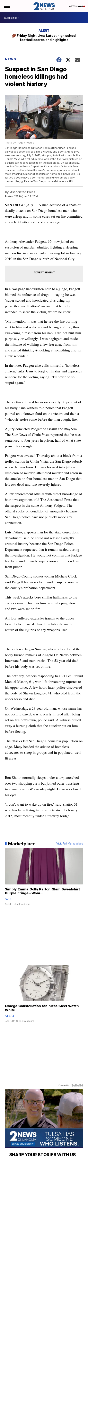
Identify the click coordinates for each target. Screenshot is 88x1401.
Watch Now (76, 6)
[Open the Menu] (7, 6)
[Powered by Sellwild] (77, 1085)
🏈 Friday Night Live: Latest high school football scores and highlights (44, 38)
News (10, 59)
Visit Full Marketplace (69, 843)
